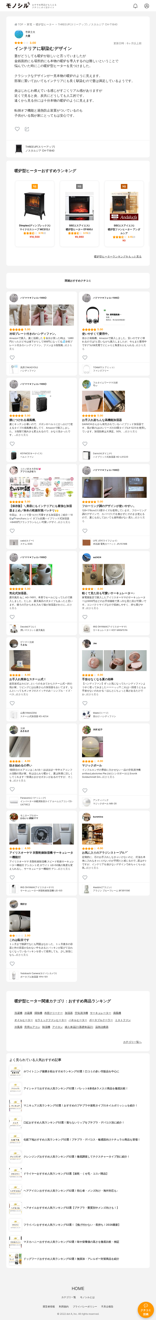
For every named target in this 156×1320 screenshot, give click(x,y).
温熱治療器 (101, 1026)
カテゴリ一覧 (68, 1297)
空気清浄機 (81, 1012)
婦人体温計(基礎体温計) (79, 1026)
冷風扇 (18, 1026)
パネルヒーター (78, 1020)
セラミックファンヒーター (51, 1020)
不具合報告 (107, 1306)
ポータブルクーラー (101, 1020)
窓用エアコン (32, 1026)
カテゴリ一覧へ (132, 1042)
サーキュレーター (100, 1012)
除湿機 (46, 1026)
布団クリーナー (53, 1012)
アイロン (57, 1026)
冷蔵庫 (28, 1012)
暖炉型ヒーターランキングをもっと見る (118, 256)
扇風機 (117, 1012)
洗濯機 (18, 1012)
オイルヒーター (23, 1020)
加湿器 (69, 1012)
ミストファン (123, 1020)
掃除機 (38, 1012)
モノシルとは (87, 1297)
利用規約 (64, 1306)
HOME (78, 1288)
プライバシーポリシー (85, 1306)
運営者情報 (49, 1306)
